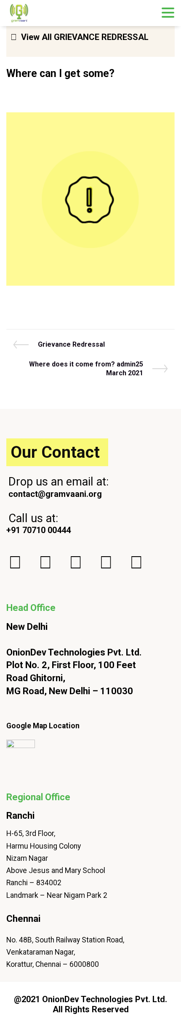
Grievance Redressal (71, 344)
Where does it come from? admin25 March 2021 (86, 369)
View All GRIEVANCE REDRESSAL (85, 37)
